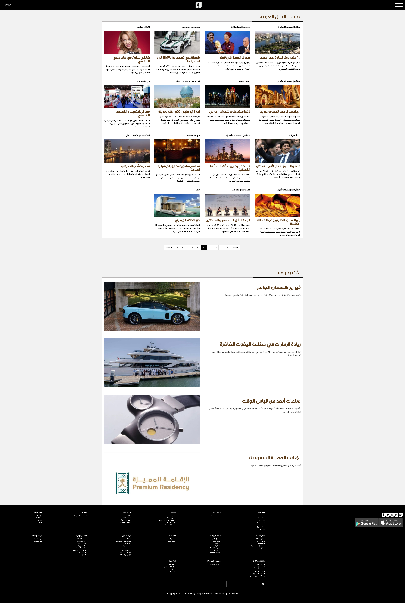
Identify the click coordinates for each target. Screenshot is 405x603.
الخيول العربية (215, 539)
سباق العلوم (260, 524)
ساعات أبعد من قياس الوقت (271, 401)
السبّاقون (261, 512)
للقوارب (83, 555)
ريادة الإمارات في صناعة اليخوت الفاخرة (260, 344)
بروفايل (128, 515)
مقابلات (39, 520)
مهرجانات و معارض (124, 552)
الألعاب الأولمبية (214, 550)
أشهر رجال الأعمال (169, 518)
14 (210, 247)
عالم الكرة (216, 541)
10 (187, 247)
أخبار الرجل (127, 543)
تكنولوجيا (127, 512)
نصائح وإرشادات (170, 524)
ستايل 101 (262, 548)
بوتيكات (39, 515)
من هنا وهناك (37, 536)
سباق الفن (261, 520)
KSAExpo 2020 (81, 541)
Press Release (214, 561)
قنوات (8, 4)
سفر (129, 548)
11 (192, 247)
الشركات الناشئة (125, 520)
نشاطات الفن (260, 571)
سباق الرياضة (260, 522)
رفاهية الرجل (37, 512)
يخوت (40, 522)
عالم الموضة (260, 536)
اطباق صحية (171, 541)
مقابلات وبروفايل (214, 552)
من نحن (172, 571)
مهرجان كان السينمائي (123, 541)
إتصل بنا (172, 569)
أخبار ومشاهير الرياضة (213, 548)
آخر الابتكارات (126, 518)
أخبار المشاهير (126, 539)
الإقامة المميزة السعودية (275, 457)
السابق (169, 247)
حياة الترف (38, 518)
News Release (215, 564)
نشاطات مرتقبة (259, 561)
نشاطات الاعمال (259, 564)
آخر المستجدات (215, 515)
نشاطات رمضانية (259, 567)
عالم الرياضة (215, 536)
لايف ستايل (126, 536)
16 (221, 247)
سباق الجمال (260, 527)
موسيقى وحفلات (125, 555)
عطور (263, 550)
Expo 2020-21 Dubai (79, 539)
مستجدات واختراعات (79, 515)
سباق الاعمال (260, 515)
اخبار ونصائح (260, 543)
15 (216, 247)
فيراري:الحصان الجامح (278, 287)
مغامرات (217, 546)
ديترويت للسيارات (80, 548)
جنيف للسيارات (81, 543)
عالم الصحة (171, 536)
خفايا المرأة (127, 546)
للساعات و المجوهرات (79, 550)
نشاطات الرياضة (259, 569)
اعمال (173, 512)
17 (227, 247)
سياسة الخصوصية (169, 567)
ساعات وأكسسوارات (258, 546)
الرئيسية (172, 561)
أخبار (174, 515)
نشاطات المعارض (259, 573)
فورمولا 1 (217, 543)
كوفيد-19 (217, 512)
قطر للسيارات (82, 546)
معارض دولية (81, 536)
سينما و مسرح (126, 550)
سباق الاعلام (261, 518)
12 (198, 247)
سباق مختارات (260, 529)
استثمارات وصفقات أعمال (167, 520)
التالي (235, 247)
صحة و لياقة (171, 539)
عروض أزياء (261, 541)
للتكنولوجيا (82, 552)
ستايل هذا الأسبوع (259, 539)
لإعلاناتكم (171, 564)
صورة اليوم (38, 541)
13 (204, 247)
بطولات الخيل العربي (257, 576)
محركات (84, 512)
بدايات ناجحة (171, 522)
